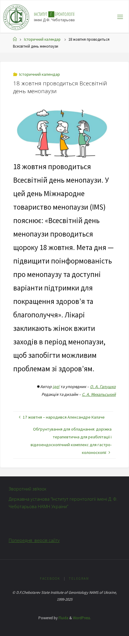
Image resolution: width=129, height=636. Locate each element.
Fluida (63, 617)
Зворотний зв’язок (27, 489)
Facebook (50, 578)
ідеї (55, 386)
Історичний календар (42, 39)
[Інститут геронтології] (16, 16)
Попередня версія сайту (34, 540)
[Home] (15, 39)
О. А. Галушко (103, 386)
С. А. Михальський (99, 394)
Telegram (79, 578)
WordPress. (82, 617)
